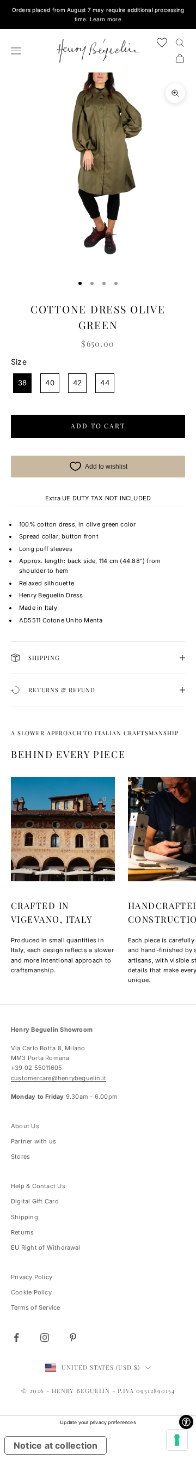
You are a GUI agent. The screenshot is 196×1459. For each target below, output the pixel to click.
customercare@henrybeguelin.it (58, 1078)
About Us (25, 1126)
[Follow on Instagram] (44, 1337)
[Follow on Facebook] (16, 1337)
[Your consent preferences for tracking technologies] (177, 1440)
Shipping (24, 1217)
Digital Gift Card (35, 1201)
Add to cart (98, 425)
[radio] (21, 383)
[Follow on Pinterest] (73, 1337)
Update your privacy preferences (98, 1422)
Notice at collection (55, 1445)
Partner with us (33, 1141)
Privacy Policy (31, 1277)
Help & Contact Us (38, 1186)
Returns (22, 1232)
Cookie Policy (31, 1292)
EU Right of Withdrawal (46, 1247)
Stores (20, 1156)
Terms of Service (35, 1307)
